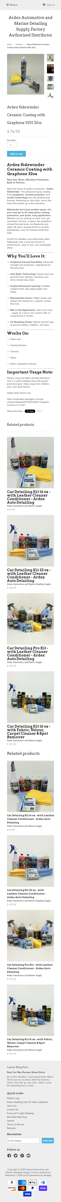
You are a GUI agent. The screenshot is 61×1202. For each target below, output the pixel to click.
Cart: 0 (50, 5)
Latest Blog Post (17, 1067)
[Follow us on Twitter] (16, 1156)
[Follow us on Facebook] (9, 1156)
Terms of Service (15, 1124)
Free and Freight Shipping (20, 1113)
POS (20, 1175)
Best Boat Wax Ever (17, 1117)
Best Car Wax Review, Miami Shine (26, 1072)
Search (10, 1120)
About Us (11, 1105)
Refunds (11, 1128)
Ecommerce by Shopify (39, 1175)
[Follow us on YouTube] (29, 1156)
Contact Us (12, 1109)
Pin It (39, 411)
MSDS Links (13, 1098)
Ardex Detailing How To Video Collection (27, 1102)
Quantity (11, 140)
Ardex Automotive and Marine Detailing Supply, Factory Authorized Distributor (31, 26)
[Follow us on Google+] (22, 1156)
